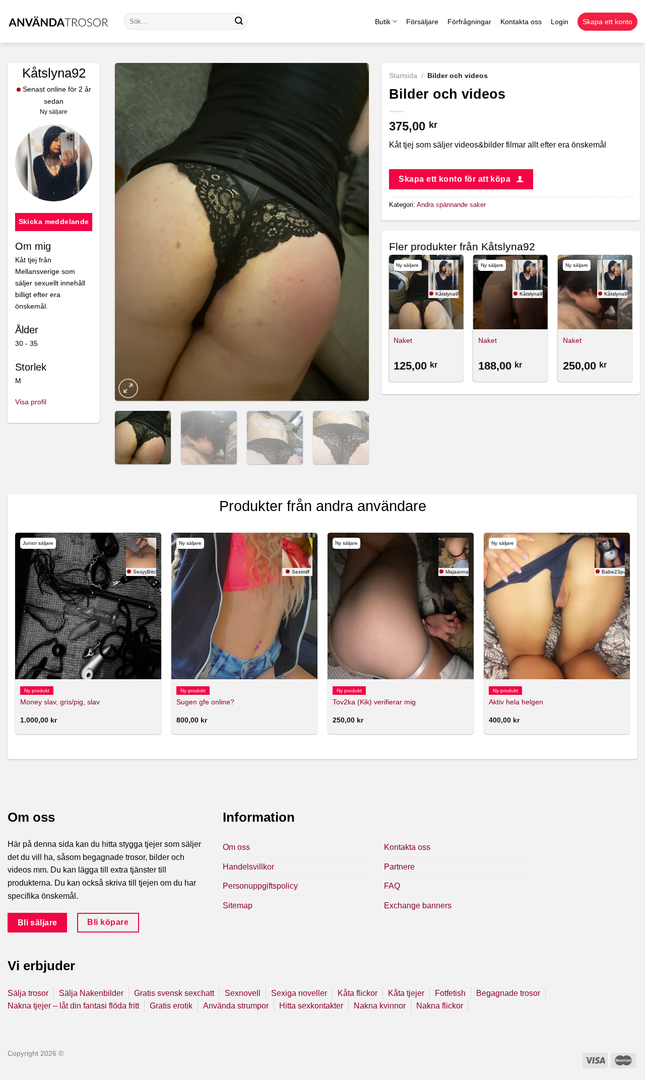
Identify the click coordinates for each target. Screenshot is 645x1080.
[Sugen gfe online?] (244, 606)
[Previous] (133, 231)
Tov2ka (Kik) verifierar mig (374, 702)
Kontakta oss (521, 22)
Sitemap (237, 905)
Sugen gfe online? (205, 702)
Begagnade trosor (508, 993)
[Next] (351, 231)
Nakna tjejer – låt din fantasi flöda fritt (73, 1005)
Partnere (399, 866)
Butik (383, 22)
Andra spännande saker (451, 204)
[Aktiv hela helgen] (557, 606)
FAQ (392, 886)
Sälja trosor (28, 993)
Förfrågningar (469, 22)
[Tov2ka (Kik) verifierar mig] (401, 606)
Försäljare (422, 22)
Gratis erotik (171, 1005)
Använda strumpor (236, 1005)
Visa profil (30, 402)
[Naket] (426, 292)
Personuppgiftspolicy (260, 886)
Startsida (403, 76)
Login (559, 22)
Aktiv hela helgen (516, 702)
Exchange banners (418, 905)
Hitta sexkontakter (311, 1005)
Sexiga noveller (299, 993)
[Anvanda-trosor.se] (58, 21)
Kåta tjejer (406, 993)
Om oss (236, 847)
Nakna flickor (439, 1005)
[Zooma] (128, 388)
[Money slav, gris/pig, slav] (88, 606)
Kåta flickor (357, 993)
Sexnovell (243, 993)
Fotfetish (450, 993)
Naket (403, 340)
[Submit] (238, 21)
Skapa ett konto (607, 22)
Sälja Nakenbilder (91, 993)
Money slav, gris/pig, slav (60, 702)
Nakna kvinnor (380, 1005)
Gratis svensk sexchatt (174, 993)
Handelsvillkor (248, 866)
